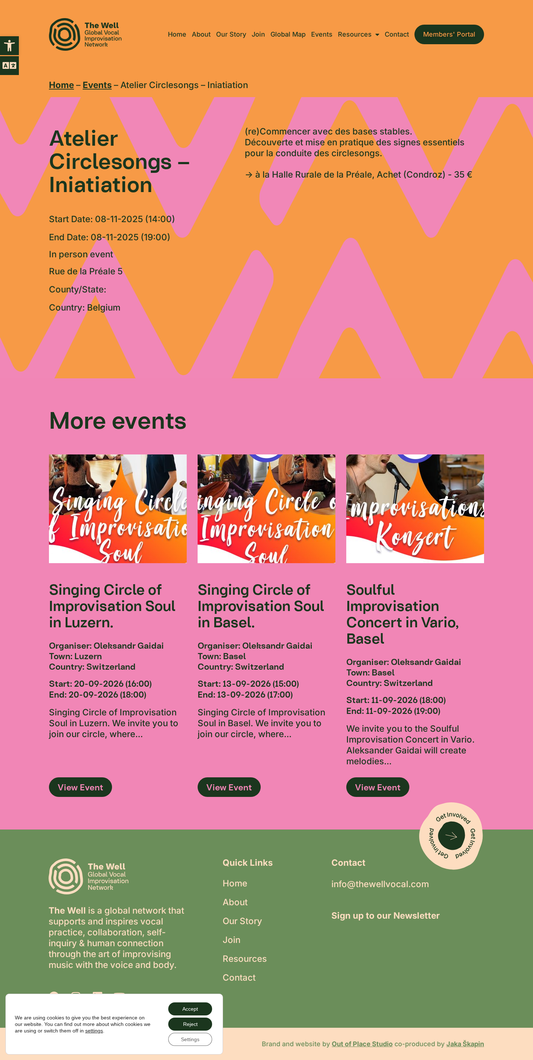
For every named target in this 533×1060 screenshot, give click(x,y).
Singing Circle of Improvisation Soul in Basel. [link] (261, 605)
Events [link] (321, 34)
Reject (190, 1024)
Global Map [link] (288, 34)
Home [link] (177, 34)
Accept (190, 1009)
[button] (9, 65)
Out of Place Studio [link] (362, 1044)
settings (94, 1031)
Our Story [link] (231, 34)
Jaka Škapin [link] (465, 1044)
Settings (190, 1039)
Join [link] (258, 34)
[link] (9, 45)
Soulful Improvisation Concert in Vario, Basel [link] (402, 613)
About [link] (201, 34)
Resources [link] (355, 34)
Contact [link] (397, 34)
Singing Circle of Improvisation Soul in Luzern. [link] (112, 605)
